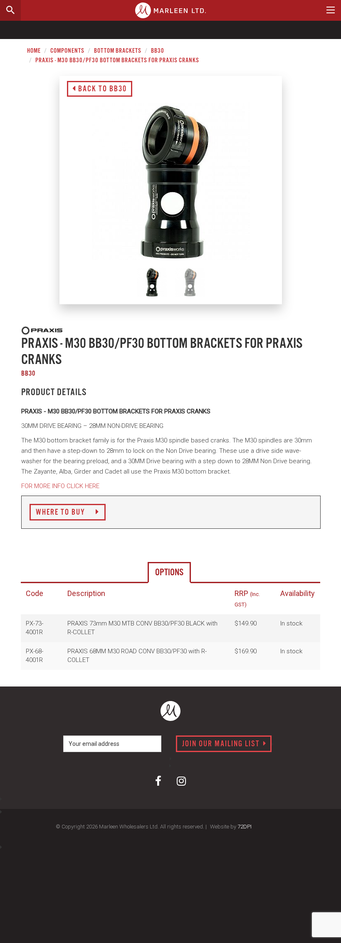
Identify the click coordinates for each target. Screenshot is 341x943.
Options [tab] (169, 573)
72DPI (244, 826)
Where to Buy (61, 513)
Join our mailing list (222, 744)
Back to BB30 (101, 89)
